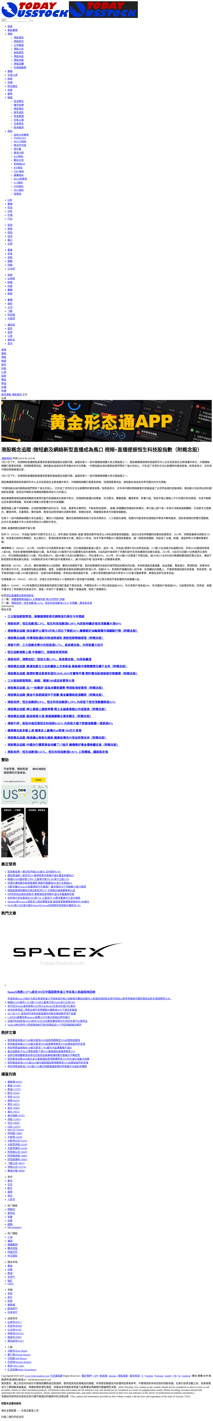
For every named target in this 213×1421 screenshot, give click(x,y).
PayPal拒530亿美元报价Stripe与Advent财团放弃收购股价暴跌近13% (44, 905)
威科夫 (11, 339)
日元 (13, 1123)
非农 (13, 1097)
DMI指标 (19, 186)
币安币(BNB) (14, 1326)
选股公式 (16, 1167)
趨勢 (9, 93)
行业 (9, 218)
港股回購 (19, 64)
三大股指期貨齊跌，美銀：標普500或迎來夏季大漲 (40, 680)
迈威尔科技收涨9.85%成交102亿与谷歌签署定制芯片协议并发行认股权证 (47, 1021)
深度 (9, 90)
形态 (9, 207)
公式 (9, 307)
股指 (26, 595)
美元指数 (16, 1115)
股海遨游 (19, 127)
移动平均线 (20, 145)
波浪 (9, 332)
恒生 (8, 595)
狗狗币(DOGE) (15, 1333)
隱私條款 (123, 1376)
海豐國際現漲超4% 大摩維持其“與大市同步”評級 (38, 599)
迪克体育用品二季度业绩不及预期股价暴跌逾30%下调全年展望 (42, 1010)
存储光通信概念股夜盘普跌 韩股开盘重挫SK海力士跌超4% (39, 883)
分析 (9, 211)
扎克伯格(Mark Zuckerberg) (21, 1369)
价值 (9, 215)
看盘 (9, 250)
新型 (31, 595)
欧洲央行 (12, 1308)
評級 (9, 265)
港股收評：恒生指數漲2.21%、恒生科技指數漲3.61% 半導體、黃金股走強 (51, 603)
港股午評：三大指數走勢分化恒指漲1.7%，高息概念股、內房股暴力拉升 (55, 645)
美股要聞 (12, 30)
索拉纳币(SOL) (15, 1341)
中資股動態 (20, 67)
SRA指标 (19, 190)
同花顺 (11, 314)
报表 (9, 228)
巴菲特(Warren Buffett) (19, 1362)
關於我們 (87, 1376)
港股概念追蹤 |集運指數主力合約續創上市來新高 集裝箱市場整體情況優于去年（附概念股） (67, 666)
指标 (9, 131)
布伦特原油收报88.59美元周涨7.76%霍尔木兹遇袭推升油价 (39, 1047)
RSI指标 (18, 167)
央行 (9, 1297)
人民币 (11, 1199)
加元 (9, 1195)
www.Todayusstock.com (37, 1376)
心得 (3, 372)
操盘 (9, 97)
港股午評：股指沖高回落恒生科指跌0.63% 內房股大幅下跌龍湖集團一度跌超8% (60, 723)
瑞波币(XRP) (14, 1337)
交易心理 (19, 120)
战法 (9, 236)
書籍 (9, 290)
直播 (13, 595)
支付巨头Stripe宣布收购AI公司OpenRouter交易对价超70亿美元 (41, 1006)
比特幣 (11, 278)
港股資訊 (19, 37)
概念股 (20, 595)
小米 (9, 1237)
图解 (9, 261)
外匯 (3, 387)
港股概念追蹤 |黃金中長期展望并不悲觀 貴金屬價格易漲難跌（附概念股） (55, 694)
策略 (9, 71)
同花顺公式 (17, 1152)
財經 (9, 78)
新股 (9, 293)
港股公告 (19, 49)
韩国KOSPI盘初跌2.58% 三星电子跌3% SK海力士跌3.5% (38, 879)
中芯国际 (12, 1256)
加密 (9, 275)
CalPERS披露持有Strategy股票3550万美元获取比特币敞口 (38, 1017)
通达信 (11, 324)
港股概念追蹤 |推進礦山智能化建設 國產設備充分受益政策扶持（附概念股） (57, 737)
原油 (3, 383)
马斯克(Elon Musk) (17, 1351)
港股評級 (19, 60)
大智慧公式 (17, 1140)
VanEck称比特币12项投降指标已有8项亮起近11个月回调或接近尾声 (44, 1025)
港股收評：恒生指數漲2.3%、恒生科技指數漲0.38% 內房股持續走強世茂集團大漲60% (64, 623)
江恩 (9, 336)
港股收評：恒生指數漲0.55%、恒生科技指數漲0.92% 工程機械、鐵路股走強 (57, 752)
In (179, 1376)
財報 (9, 282)
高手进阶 (19, 112)
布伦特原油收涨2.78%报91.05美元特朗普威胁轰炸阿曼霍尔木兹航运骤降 (47, 1066)
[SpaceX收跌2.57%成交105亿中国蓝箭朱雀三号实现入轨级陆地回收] (67, 985)
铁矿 (9, 1280)
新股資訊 (19, 52)
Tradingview (20, 138)
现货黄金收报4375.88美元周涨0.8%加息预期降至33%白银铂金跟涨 (43, 1040)
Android (186, 1376)
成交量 (17, 149)
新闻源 (103, 1376)
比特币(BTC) (14, 1322)
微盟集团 (12, 1244)
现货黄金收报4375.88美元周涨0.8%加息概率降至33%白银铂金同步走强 (46, 1044)
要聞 (9, 300)
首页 (3, 394)
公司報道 (19, 45)
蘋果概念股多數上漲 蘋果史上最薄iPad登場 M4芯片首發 (44, 730)
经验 (9, 232)
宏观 (9, 225)
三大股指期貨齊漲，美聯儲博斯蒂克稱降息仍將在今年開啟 (46, 616)
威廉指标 (19, 175)
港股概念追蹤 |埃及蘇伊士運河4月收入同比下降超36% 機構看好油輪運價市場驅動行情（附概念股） (73, 630)
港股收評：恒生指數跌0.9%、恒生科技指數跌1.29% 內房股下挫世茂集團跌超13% (61, 702)
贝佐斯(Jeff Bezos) (17, 1358)
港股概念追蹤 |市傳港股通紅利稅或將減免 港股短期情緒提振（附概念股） (55, 638)
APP (95, 1376)
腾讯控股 (12, 1248)
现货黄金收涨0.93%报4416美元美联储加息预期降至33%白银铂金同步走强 (47, 1062)
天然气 (11, 1277)
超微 (9, 1224)
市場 (9, 82)
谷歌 (9, 1220)
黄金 (14, 1085)
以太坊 (11, 268)
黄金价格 (16, 1170)
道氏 (9, 328)
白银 (9, 1269)
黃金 (3, 379)
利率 (9, 1301)
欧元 (13, 1093)
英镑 (13, 1100)
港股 (9, 34)
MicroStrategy (14, 1227)
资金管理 (19, 116)
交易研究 (19, 123)
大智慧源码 (17, 1148)
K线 (9, 200)
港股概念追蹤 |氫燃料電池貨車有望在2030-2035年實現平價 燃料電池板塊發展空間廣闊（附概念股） (73, 673)
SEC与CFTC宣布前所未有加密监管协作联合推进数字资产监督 (41, 1013)
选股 (9, 257)
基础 (9, 203)
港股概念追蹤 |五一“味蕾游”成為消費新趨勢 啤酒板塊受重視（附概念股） (56, 687)
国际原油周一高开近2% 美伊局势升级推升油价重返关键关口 (40, 875)
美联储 (14, 1082)
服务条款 (135, 1376)
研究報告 (12, 86)
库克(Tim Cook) (15, 1366)
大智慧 (11, 318)
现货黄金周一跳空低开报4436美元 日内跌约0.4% (34, 871)
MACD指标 (20, 141)
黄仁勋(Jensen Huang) (18, 1354)
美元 (13, 1111)
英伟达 (11, 1213)
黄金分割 (19, 152)
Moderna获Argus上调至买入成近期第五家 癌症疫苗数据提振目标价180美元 (48, 901)
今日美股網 (56, 1376)
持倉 (9, 286)
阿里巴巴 (12, 1252)
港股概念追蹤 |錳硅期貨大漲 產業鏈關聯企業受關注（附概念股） (50, 716)
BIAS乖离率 (20, 179)
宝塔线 (17, 194)
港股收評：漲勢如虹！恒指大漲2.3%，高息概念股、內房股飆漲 (49, 659)
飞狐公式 (16, 1163)
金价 (13, 1108)
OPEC (10, 1283)
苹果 (9, 1217)
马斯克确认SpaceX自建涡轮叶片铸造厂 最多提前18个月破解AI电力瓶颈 (46, 886)
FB (175, 1376)
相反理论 (19, 108)
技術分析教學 (21, 135)
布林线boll (19, 164)
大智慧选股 (17, 1144)
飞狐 (9, 311)
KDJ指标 (18, 156)
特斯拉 (11, 1209)
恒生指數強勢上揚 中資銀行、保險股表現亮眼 (37, 652)
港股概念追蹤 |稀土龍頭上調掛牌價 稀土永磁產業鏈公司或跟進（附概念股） (57, 709)
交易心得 (12, 75)
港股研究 (19, 41)
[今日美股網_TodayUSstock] (69, 17)
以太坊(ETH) (14, 1329)
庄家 (9, 243)
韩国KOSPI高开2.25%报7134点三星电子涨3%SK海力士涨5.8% (41, 1002)
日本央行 (12, 1312)
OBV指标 (19, 171)
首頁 (9, 26)
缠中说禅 (19, 105)
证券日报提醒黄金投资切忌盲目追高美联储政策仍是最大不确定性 (43, 1055)
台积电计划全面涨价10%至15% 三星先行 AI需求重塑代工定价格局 (43, 898)
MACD (15, 1129)
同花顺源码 (17, 1159)
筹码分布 (19, 160)
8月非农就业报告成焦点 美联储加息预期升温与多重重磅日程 (40, 894)
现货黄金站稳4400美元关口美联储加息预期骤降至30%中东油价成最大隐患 (48, 1059)
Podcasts (159, 1376)
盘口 (9, 240)
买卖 (9, 253)
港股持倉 (19, 56)
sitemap (112, 1376)
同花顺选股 (17, 1155)
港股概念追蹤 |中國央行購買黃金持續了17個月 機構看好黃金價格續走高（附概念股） (63, 744)
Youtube (149, 1376)
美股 (3, 353)
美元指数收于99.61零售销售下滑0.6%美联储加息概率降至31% (41, 1051)
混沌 (9, 343)
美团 (9, 1241)
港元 (13, 1104)
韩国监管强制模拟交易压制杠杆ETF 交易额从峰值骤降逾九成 (41, 890)
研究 (3, 364)
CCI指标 (18, 182)
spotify (168, 1376)
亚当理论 (19, 101)
